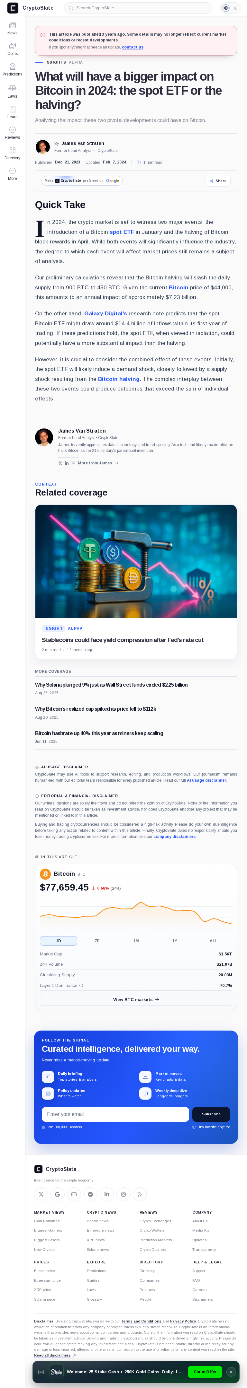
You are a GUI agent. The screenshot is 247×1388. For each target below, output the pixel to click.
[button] (12, 174)
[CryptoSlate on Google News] (57, 1194)
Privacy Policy (183, 1321)
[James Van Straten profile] (44, 437)
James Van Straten (82, 143)
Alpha (76, 62)
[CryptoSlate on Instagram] (123, 1194)
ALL (214, 941)
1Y (174, 941)
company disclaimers (174, 836)
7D (97, 941)
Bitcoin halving (119, 379)
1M (136, 941)
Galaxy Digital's (105, 313)
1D (58, 941)
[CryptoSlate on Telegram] (90, 1194)
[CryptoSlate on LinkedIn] (107, 1194)
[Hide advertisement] (231, 1372)
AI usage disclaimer (206, 780)
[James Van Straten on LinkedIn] (67, 463)
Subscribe (211, 1114)
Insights (56, 62)
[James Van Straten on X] (60, 463)
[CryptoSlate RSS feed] (140, 1194)
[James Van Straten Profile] (42, 147)
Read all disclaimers (52, 1355)
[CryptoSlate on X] (41, 1194)
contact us (132, 47)
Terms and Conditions (141, 1321)
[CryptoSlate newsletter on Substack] (74, 1194)
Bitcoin (178, 287)
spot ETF (122, 232)
